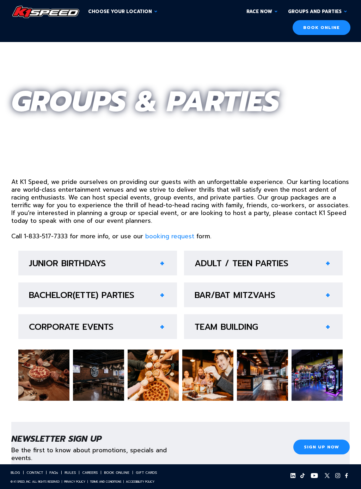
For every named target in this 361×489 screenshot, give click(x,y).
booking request (169, 236)
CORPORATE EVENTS (71, 327)
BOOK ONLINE (321, 27)
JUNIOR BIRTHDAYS (67, 263)
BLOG (15, 472)
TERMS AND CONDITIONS (105, 481)
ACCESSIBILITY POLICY (140, 481)
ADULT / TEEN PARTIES (241, 263)
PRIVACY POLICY (74, 481)
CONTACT (34, 472)
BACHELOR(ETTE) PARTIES (81, 295)
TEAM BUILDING (226, 327)
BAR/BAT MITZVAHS (235, 295)
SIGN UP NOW (321, 447)
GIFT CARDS (146, 472)
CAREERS (90, 472)
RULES (70, 472)
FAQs (53, 472)
